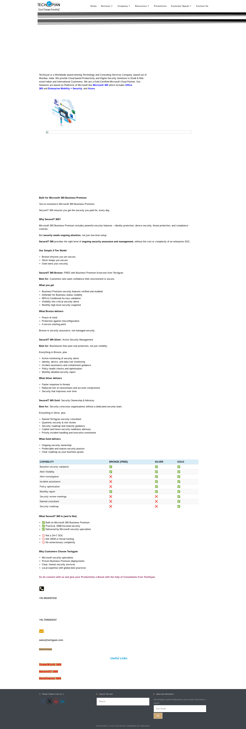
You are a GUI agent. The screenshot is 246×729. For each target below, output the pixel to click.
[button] (45, 649)
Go (158, 716)
